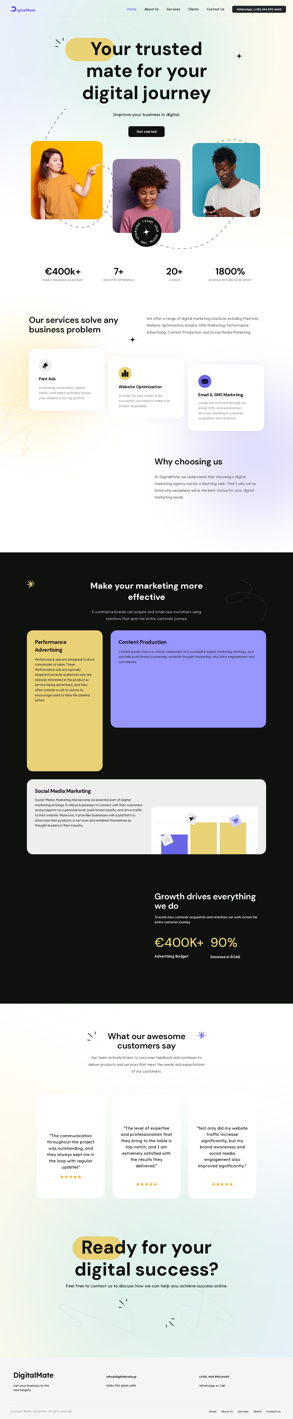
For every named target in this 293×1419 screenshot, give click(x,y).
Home (212, 1411)
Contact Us (273, 1411)
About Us (227, 1411)
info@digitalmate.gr (121, 1377)
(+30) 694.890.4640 (214, 1377)
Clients (257, 1411)
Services (243, 1411)
